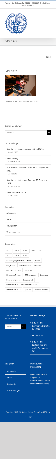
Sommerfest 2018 (13, 289)
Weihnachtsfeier (41, 289)
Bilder (9, 219)
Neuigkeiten (12, 225)
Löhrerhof (28, 270)
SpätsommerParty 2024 (16, 192)
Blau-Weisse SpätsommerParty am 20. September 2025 (40, 346)
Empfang (37, 265)
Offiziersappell (30, 275)
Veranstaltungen (13, 232)
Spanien (28, 289)
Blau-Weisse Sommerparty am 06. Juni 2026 (25, 149)
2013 (17, 251)
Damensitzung (24, 265)
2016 (41, 251)
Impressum (35, 380)
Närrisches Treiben (13, 275)
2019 (25, 255)
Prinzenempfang (12, 280)
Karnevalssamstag (13, 270)
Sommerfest (28, 280)
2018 (17, 255)
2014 (25, 251)
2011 (8, 251)
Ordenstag (44, 275)
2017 (8, 255)
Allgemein (11, 213)
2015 (33, 251)
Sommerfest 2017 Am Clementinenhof (21, 284)
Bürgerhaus (10, 265)
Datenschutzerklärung (39, 383)
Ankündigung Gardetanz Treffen (18, 260)
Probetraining (12, 158)
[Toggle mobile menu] (49, 14)
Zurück (48, 57)
